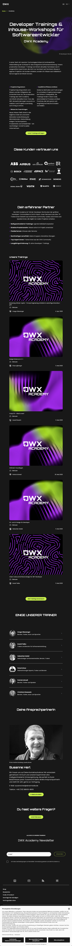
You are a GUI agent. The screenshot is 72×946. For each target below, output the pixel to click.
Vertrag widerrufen (9, 900)
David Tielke (16, 583)
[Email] (29, 881)
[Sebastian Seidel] (10, 529)
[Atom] (57, 881)
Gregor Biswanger (18, 311)
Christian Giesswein (24, 692)
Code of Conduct (8, 895)
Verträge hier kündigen (10, 898)
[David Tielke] (10, 583)
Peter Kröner (21, 668)
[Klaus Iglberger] (10, 366)
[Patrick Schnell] (10, 474)
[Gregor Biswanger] (10, 311)
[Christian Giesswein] (12, 693)
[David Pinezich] (10, 420)
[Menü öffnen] (63, 4)
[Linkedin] (14, 881)
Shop (4, 889)
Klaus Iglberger (17, 366)
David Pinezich (16, 420)
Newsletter (6, 892)
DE (67, 4)
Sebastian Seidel (17, 529)
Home (4, 11)
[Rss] (43, 881)
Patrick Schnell (16, 474)
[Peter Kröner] (12, 669)
